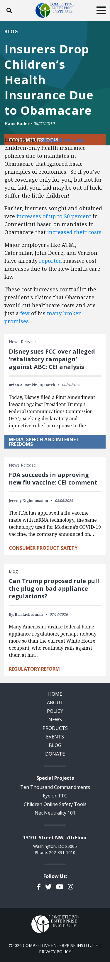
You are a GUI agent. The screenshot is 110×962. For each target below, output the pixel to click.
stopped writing (63, 139)
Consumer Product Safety (43, 548)
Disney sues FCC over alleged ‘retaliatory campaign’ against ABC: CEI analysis (52, 359)
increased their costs (74, 232)
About (55, 702)
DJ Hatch (47, 385)
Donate (55, 754)
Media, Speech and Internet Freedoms (44, 441)
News (55, 719)
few (25, 313)
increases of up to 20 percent (53, 216)
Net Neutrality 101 (55, 813)
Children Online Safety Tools (55, 804)
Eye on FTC (55, 795)
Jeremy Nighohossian (28, 500)
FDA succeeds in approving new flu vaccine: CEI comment (53, 478)
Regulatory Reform (34, 669)
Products (55, 728)
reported (50, 260)
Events (55, 736)
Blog (11, 31)
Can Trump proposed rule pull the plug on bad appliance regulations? (54, 588)
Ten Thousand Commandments (55, 787)
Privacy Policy (55, 951)
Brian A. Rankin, (24, 385)
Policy (55, 711)
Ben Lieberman (29, 614)
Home (55, 694)
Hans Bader (17, 123)
